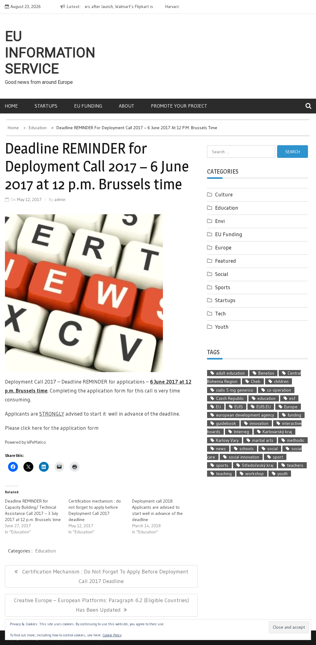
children (281, 381)
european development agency (245, 415)
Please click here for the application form (52, 428)
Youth (222, 326)
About (126, 106)
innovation (259, 423)
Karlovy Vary (227, 440)
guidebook (226, 423)
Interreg (241, 431)
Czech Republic (230, 398)
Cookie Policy (112, 635)
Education (45, 551)
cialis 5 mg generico (234, 390)
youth (282, 473)
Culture (224, 194)
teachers (295, 465)
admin (59, 199)
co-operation (279, 390)
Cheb (255, 381)
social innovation (244, 457)
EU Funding (88, 106)
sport (278, 457)
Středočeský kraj (257, 465)
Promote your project (179, 106)
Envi (220, 221)
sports (222, 465)
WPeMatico (36, 442)
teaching (224, 473)
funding (294, 415)
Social (221, 274)
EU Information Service (50, 52)
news (221, 448)
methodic (295, 440)
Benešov (266, 373)
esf (292, 398)
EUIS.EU (263, 406)
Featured (225, 260)
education (266, 398)
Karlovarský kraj (277, 431)
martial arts (262, 440)
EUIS (239, 406)
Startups (46, 106)
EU (218, 406)
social (272, 448)
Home (11, 106)
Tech (220, 313)
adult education (230, 373)
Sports (222, 287)
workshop (254, 473)
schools (246, 448)
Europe (223, 247)
